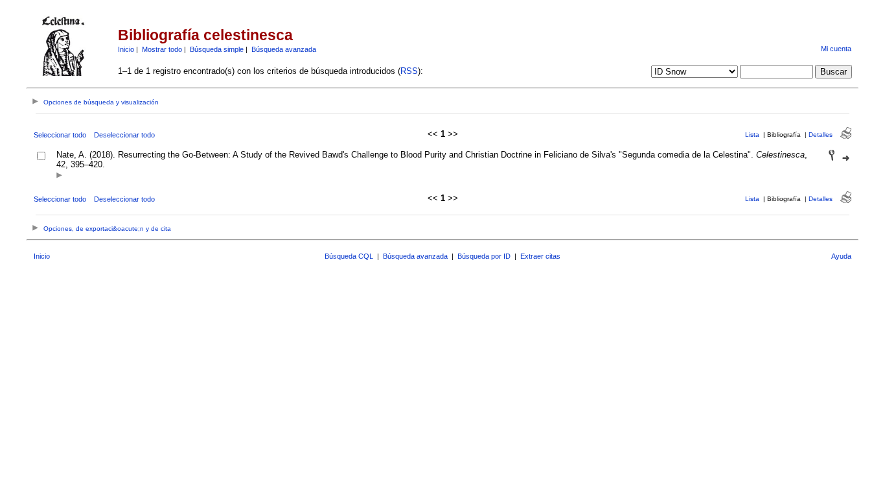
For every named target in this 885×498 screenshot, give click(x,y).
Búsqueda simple (217, 49)
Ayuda (841, 256)
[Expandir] (59, 176)
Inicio (126, 49)
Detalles (821, 134)
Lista (752, 134)
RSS (409, 71)
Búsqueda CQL (349, 256)
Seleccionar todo (60, 135)
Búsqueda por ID (484, 256)
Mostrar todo (162, 49)
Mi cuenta (836, 49)
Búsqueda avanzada (283, 49)
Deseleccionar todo (124, 135)
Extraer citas (540, 256)
